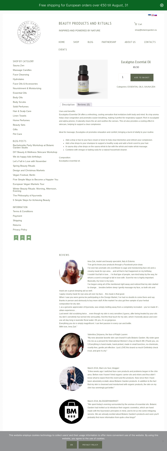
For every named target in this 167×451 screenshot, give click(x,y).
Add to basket (142, 77)
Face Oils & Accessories (25, 83)
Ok (71, 444)
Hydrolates (18, 79)
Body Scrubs (19, 102)
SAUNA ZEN (149, 87)
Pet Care (17, 134)
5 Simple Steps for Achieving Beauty (31, 200)
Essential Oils (20, 93)
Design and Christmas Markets (29, 170)
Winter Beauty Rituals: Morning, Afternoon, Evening (35, 189)
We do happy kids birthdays (27, 156)
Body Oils (18, 97)
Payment (17, 216)
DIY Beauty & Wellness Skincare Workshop (35, 152)
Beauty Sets (19, 125)
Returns (17, 225)
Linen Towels (19, 115)
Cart (140, 24)
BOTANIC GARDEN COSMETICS (29, 32)
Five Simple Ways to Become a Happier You (35, 179)
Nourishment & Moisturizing (27, 88)
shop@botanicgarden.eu (146, 30)
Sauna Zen (18, 65)
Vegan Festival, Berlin (24, 175)
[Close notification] (162, 5)
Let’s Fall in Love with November (29, 161)
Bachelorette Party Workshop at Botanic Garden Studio (33, 146)
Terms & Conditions (23, 211)
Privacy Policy (20, 229)
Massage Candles (22, 70)
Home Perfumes (21, 120)
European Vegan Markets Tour (28, 184)
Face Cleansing (21, 74)
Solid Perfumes (21, 106)
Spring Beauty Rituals (24, 165)
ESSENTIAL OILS (135, 87)
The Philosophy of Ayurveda (27, 195)
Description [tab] (68, 104)
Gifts (15, 129)
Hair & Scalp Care (22, 111)
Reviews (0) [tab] (84, 104)
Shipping (17, 220)
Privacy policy (90, 444)
